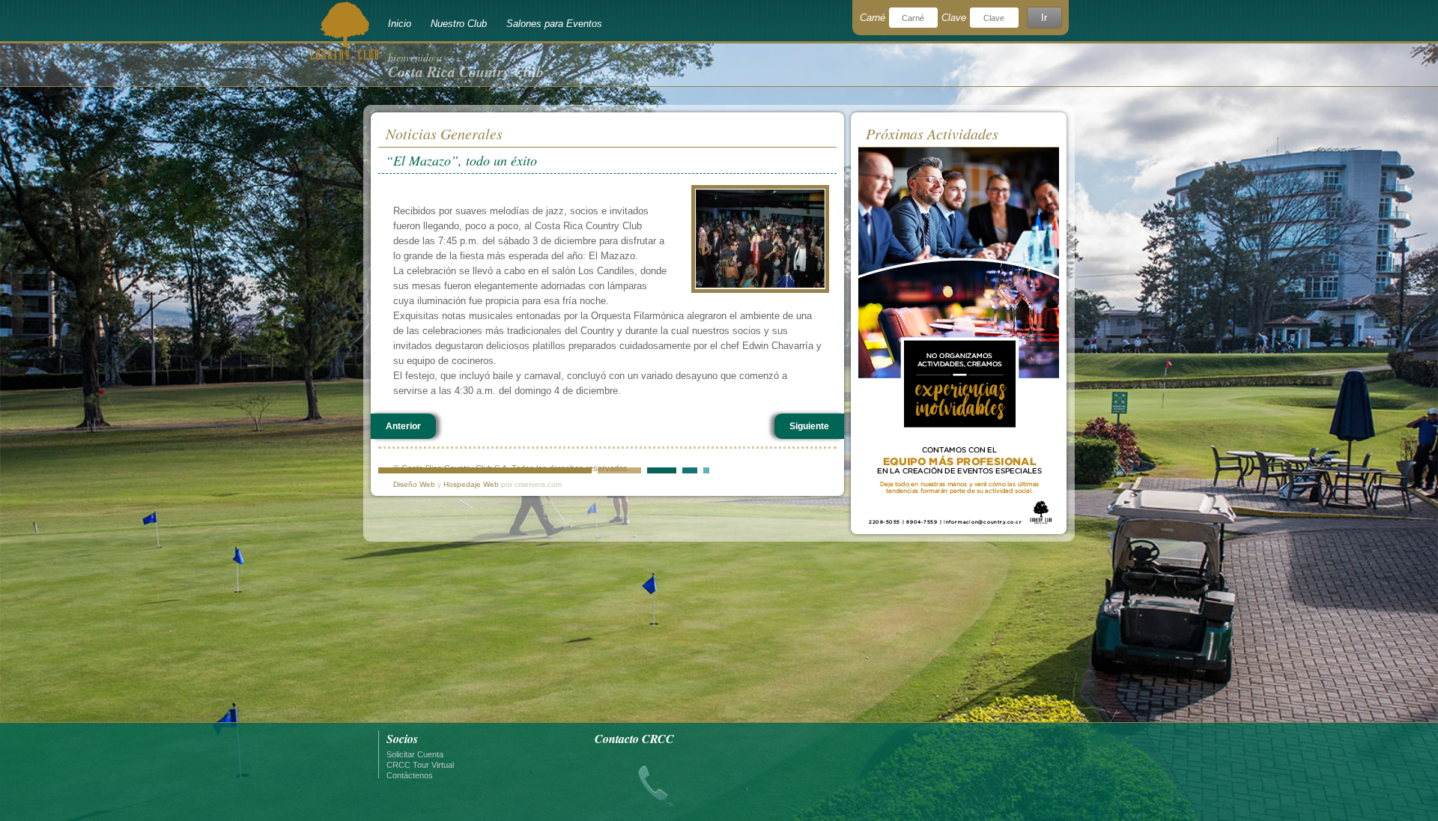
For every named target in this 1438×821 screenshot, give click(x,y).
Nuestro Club (459, 23)
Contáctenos (409, 775)
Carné (872, 17)
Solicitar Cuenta (414, 754)
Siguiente (809, 426)
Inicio (399, 23)
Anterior (403, 426)
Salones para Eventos (554, 23)
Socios (402, 738)
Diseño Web (414, 484)
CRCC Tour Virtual (420, 764)
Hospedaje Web (471, 484)
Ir (1044, 17)
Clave (953, 17)
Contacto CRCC (634, 738)
